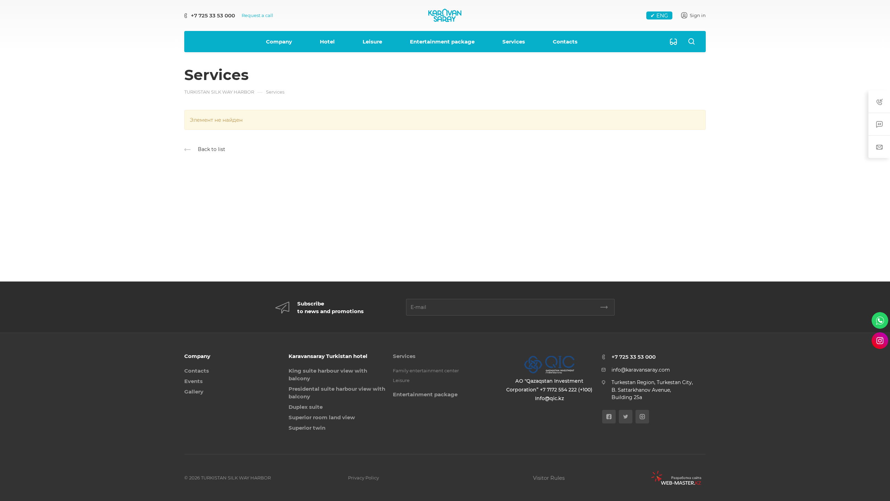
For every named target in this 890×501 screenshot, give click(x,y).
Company (197, 356)
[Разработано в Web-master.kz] (673, 478)
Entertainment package (425, 394)
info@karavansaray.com (641, 370)
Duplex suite (306, 407)
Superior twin (307, 427)
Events (193, 381)
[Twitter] (625, 416)
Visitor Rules (549, 478)
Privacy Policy (363, 477)
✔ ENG (659, 15)
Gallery (193, 391)
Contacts (196, 370)
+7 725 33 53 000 (213, 15)
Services (404, 356)
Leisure (401, 380)
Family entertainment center (426, 370)
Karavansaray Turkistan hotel (328, 356)
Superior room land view (322, 417)
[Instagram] (642, 416)
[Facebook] (609, 416)
